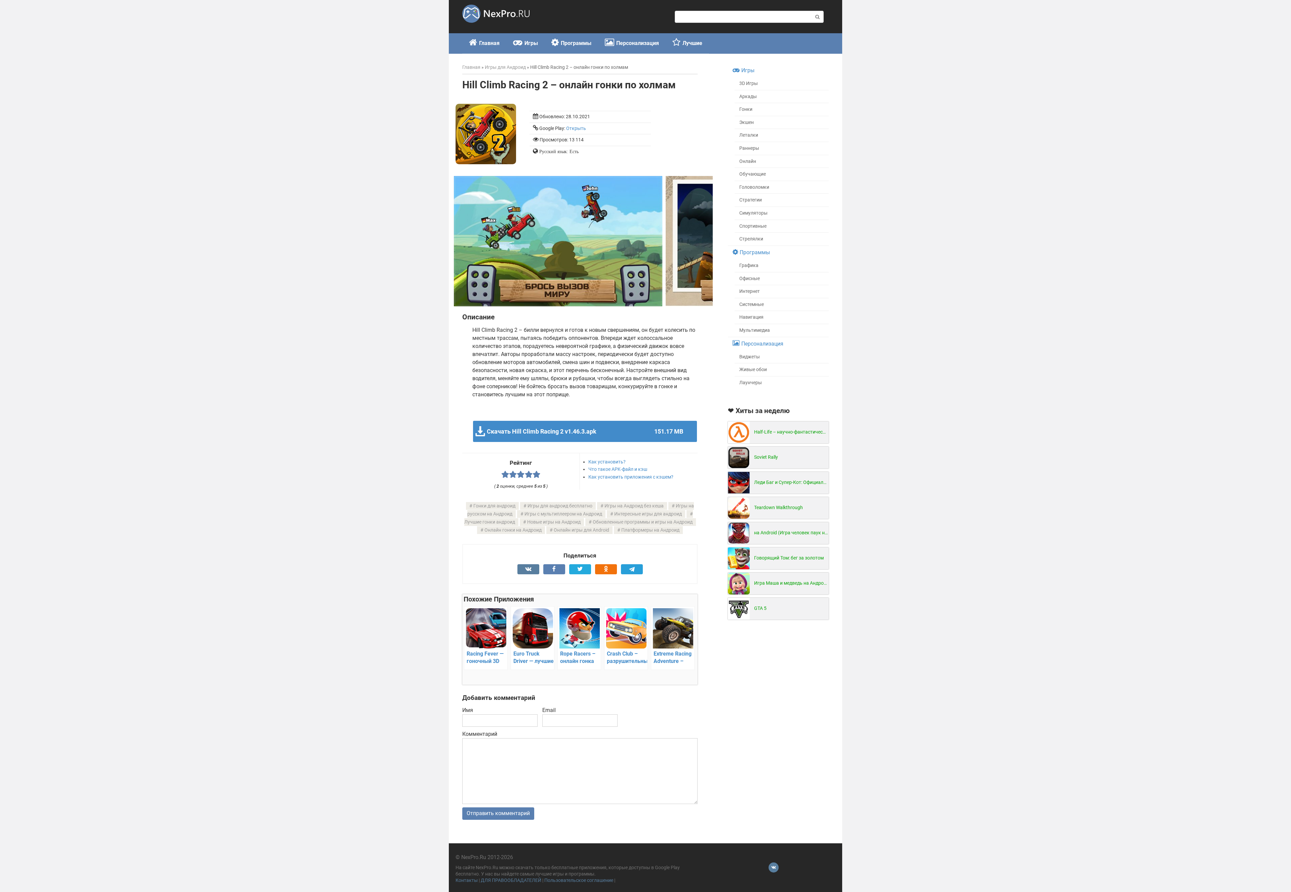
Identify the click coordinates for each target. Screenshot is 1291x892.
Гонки (745, 109)
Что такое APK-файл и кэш (617, 469)
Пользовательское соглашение (578, 880)
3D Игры (748, 83)
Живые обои (753, 369)
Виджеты (749, 357)
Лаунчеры (750, 383)
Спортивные (753, 226)
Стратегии (750, 200)
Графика (748, 265)
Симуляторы (753, 213)
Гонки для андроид (494, 506)
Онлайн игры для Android (581, 530)
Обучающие (752, 174)
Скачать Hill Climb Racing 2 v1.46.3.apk (585, 431)
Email (549, 710)
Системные (751, 304)
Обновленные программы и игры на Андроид (643, 522)
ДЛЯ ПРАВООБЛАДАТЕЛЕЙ (511, 880)
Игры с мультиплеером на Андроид (563, 514)
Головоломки (754, 187)
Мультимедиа (754, 330)
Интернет (749, 291)
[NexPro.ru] (496, 26)
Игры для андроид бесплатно (559, 506)
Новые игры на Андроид (554, 522)
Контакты (467, 880)
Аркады (748, 96)
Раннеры (749, 148)
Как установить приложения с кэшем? (630, 477)
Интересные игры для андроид (648, 514)
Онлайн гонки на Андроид (513, 530)
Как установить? (607, 461)
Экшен (746, 122)
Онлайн (747, 161)
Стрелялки (751, 239)
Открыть (576, 128)
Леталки (748, 135)
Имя (467, 710)
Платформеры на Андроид (650, 530)
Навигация (751, 317)
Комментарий (479, 734)
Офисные (749, 278)
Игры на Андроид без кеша (634, 506)
